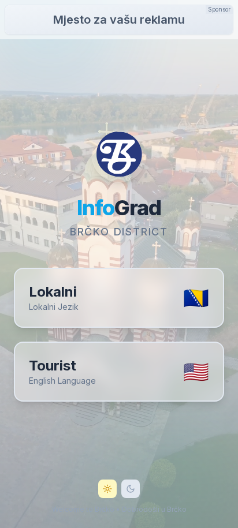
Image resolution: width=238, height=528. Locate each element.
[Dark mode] (130, 489)
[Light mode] (107, 489)
